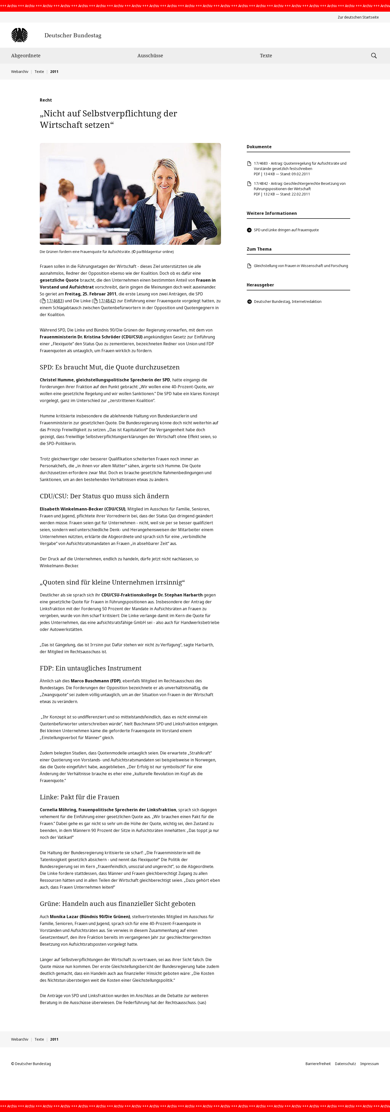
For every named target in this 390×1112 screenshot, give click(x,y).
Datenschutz (345, 1063)
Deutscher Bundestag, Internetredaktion (288, 301)
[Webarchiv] (56, 35)
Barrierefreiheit (318, 1063)
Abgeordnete (26, 55)
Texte (266, 55)
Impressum (369, 1063)
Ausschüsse (150, 55)
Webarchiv (19, 71)
